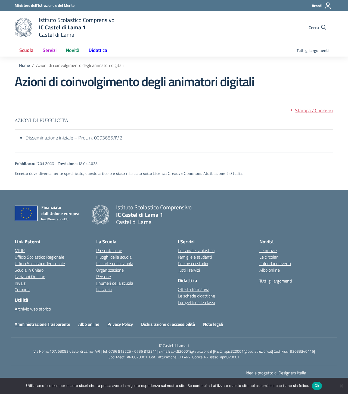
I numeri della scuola (114, 283)
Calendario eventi (275, 263)
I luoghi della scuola (114, 257)
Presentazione (109, 250)
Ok (317, 385)
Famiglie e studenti (195, 257)
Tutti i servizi (189, 270)
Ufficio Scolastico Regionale (39, 257)
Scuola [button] (26, 50)
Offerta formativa (193, 289)
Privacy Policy (120, 324)
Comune (22, 289)
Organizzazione (110, 270)
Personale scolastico (196, 250)
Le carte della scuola (114, 263)
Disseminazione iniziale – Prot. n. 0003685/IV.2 (74, 137)
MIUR (20, 250)
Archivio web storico (33, 309)
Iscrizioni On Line (30, 276)
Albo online (269, 270)
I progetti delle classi (196, 302)
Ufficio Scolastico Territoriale (40, 263)
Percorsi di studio (193, 263)
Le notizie (268, 250)
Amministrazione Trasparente (42, 324)
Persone (103, 276)
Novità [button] (72, 50)
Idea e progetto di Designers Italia (276, 373)
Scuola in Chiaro (29, 270)
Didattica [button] (98, 50)
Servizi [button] (50, 50)
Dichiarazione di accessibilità (168, 324)
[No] (341, 386)
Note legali (213, 324)
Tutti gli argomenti (313, 50)
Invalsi (20, 283)
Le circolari (268, 257)
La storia (104, 289)
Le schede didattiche (196, 296)
